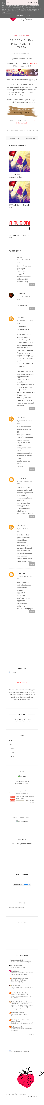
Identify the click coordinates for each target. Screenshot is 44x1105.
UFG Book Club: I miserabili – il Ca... (19, 206)
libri (10, 745)
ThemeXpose (22, 1094)
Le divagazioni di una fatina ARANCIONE (20, 1020)
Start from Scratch (17, 1013)
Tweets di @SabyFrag (16, 907)
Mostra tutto (32, 1034)
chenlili (21, 573)
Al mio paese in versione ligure (21, 962)
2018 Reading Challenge (22, 793)
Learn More (19, 16)
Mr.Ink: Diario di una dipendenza (22, 1002)
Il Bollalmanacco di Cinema (20, 978)
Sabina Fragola (21, 53)
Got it (27, 16)
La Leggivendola (16, 1027)
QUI (35, 80)
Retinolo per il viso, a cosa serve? (22, 1023)
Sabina (17, 796)
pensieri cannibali (17, 960)
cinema (11, 741)
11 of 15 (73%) (30, 800)
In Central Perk (16, 966)
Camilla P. (22, 318)
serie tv (11, 757)
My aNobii (22, 791)
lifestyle (12, 749)
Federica (21, 294)
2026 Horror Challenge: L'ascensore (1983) (18, 981)
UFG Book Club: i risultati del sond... (19, 236)
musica (11, 753)
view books (32, 802)
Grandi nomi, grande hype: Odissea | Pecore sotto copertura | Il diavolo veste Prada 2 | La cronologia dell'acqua (22, 1006)
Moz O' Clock (15, 985)
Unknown (21, 418)
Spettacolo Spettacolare (19, 993)
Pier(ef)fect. (15, 971)
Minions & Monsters (18, 967)
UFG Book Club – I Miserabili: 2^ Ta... (15, 176)
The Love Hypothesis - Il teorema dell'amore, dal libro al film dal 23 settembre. (21, 996)
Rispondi (32, 284)
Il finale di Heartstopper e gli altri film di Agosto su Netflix (22, 973)
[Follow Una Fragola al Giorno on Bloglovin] (22, 885)
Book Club (22, 35)
